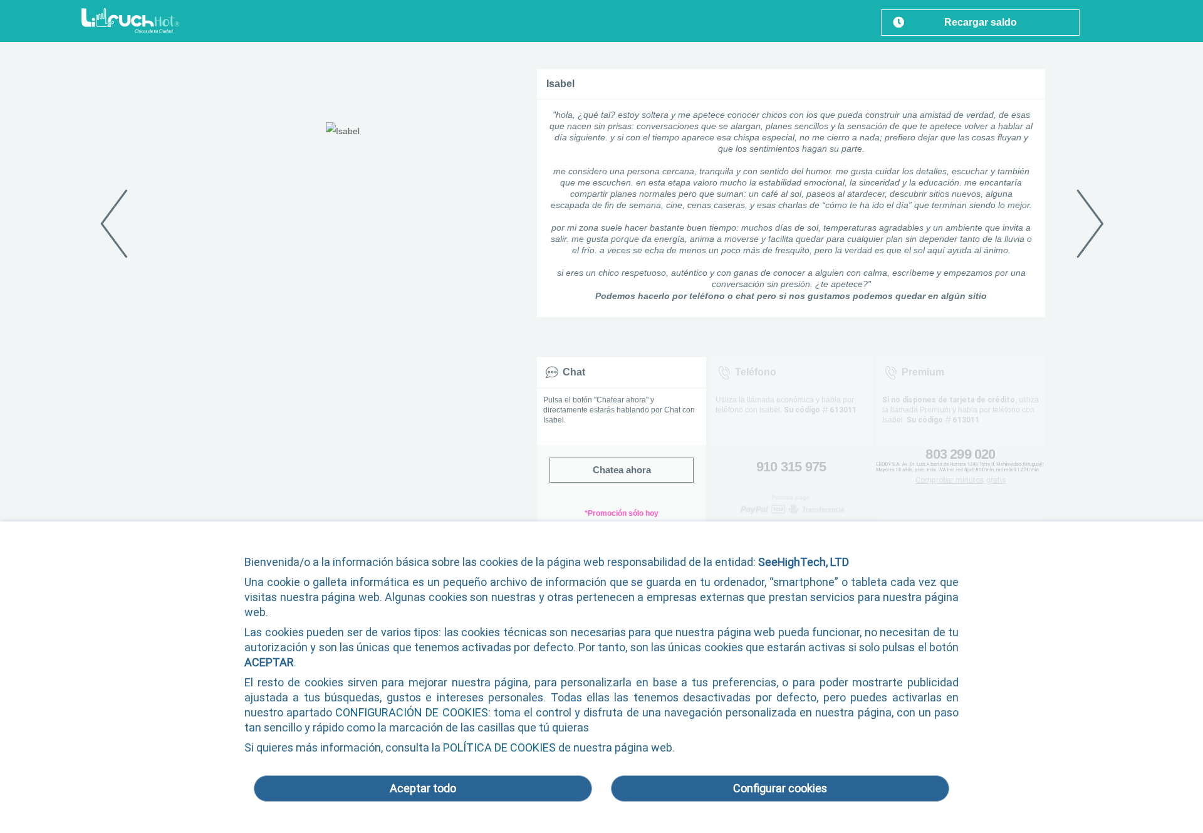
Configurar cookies (780, 788)
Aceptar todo (423, 788)
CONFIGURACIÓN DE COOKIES (411, 712)
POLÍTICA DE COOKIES (499, 747)
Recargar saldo (980, 22)
